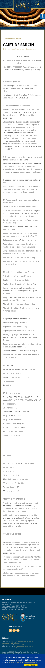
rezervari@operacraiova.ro (26, 645)
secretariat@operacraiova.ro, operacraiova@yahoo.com (17, 642)
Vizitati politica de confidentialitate (23, 662)
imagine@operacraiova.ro (23, 646)
